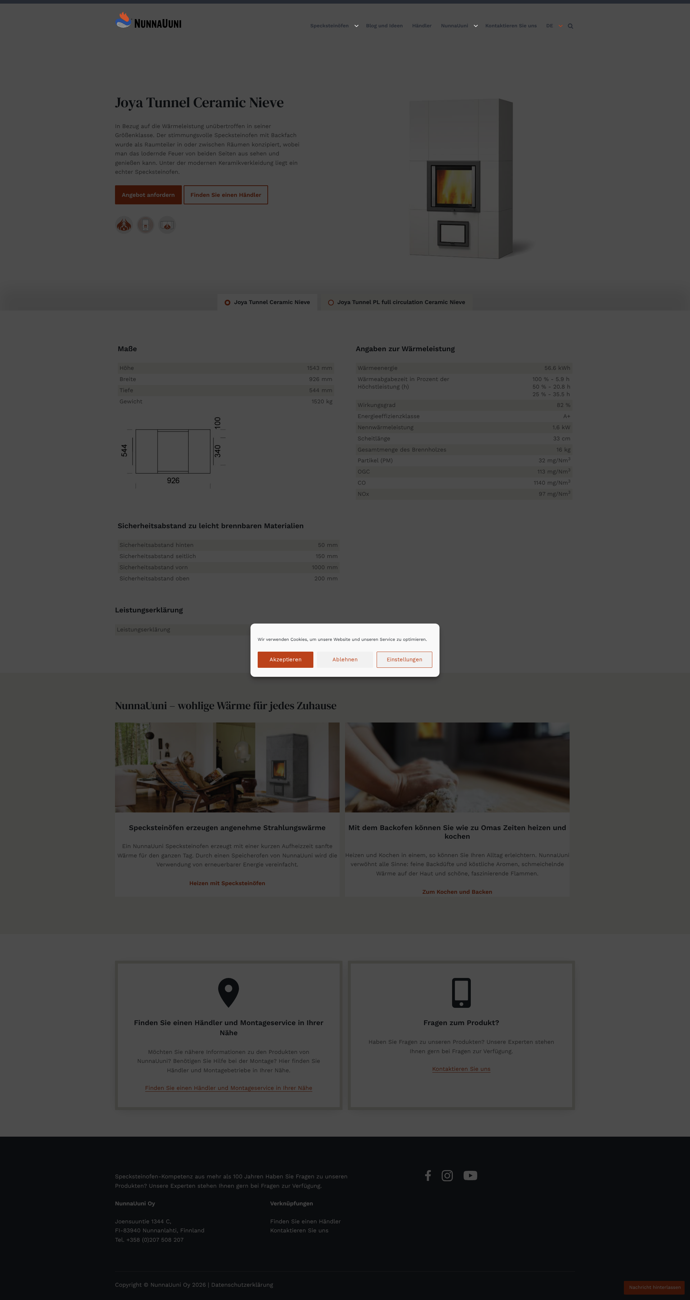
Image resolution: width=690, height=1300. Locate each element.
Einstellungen (404, 659)
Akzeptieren (286, 659)
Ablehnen (345, 659)
